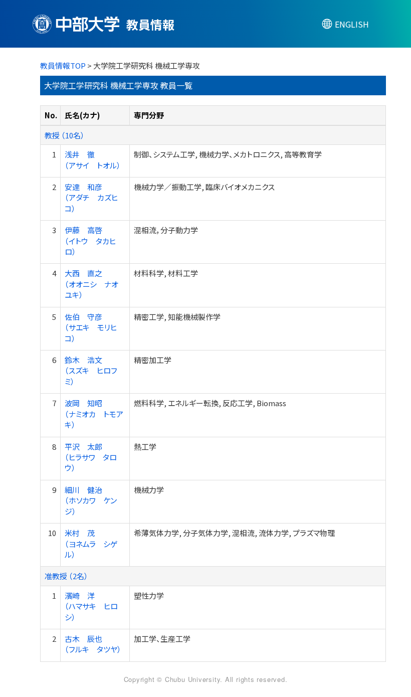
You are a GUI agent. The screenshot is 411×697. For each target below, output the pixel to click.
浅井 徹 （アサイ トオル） (93, 159)
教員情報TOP (63, 65)
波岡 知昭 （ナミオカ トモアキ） (94, 414)
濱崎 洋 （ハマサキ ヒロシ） (91, 606)
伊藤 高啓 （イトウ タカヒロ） (90, 241)
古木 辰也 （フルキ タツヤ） (93, 643)
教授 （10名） (65, 135)
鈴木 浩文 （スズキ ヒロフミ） (91, 371)
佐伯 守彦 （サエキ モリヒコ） (91, 327)
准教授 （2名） (66, 576)
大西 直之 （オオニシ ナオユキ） (91, 284)
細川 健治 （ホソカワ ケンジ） (91, 500)
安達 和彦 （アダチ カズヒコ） (91, 198)
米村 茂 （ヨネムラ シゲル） (91, 544)
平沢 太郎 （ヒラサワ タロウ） (91, 457)
